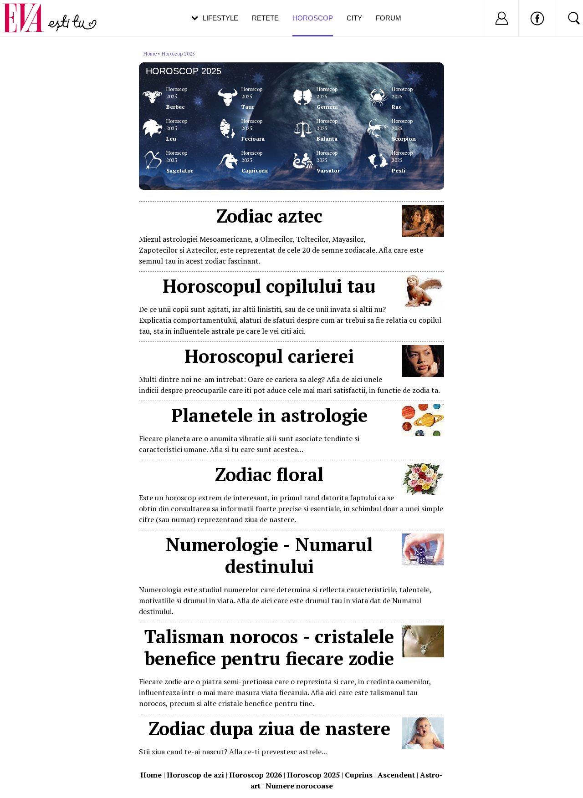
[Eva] (28, 10)
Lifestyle (220, 18)
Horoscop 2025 (178, 54)
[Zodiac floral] (423, 493)
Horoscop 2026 (255, 775)
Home (150, 54)
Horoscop (312, 18)
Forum (388, 18)
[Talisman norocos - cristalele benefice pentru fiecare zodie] (423, 655)
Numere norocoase (299, 786)
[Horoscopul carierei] (423, 374)
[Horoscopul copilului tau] (423, 304)
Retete (265, 18)
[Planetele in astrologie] (423, 433)
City (354, 18)
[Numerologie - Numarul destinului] (423, 563)
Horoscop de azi (195, 775)
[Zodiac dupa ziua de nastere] (423, 747)
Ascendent (396, 775)
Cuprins (359, 775)
